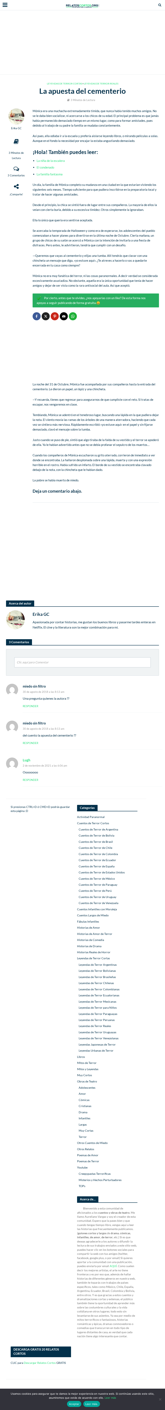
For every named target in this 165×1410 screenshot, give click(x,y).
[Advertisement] (82, 42)
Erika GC (16, 128)
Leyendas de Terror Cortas (64, 83)
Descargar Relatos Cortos (40, 1362)
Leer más (110, 1397)
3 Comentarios (16, 175)
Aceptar (74, 1404)
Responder (30, 706)
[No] (160, 1399)
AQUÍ (113, 1266)
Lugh (26, 760)
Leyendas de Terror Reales (101, 83)
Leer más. (91, 1404)
